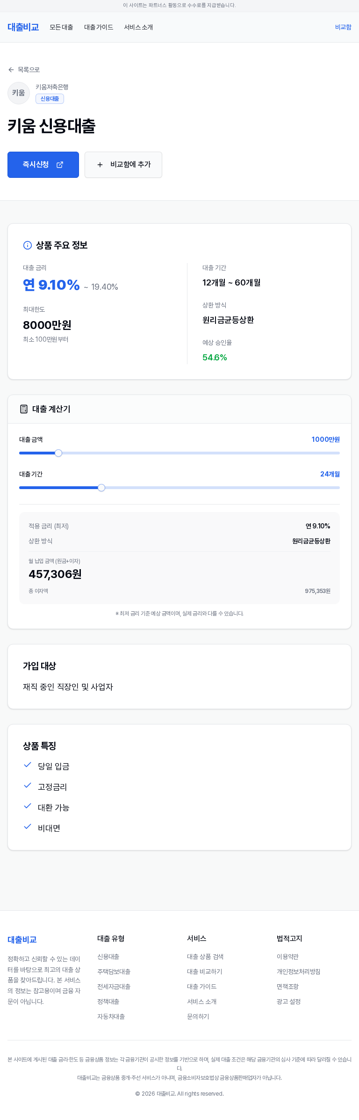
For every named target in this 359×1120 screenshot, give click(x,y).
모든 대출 (61, 27)
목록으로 (29, 69)
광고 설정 (289, 1001)
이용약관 (288, 956)
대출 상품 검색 (205, 956)
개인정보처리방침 (299, 971)
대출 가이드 (98, 27)
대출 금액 (31, 439)
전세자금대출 (113, 986)
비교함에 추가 (130, 164)
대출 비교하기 (204, 971)
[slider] (58, 453)
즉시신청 (36, 164)
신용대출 (108, 956)
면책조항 (288, 986)
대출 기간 (31, 474)
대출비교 (22, 939)
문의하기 (198, 1016)
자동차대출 (111, 1016)
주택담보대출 (113, 971)
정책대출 (108, 1001)
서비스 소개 (138, 27)
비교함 (343, 27)
